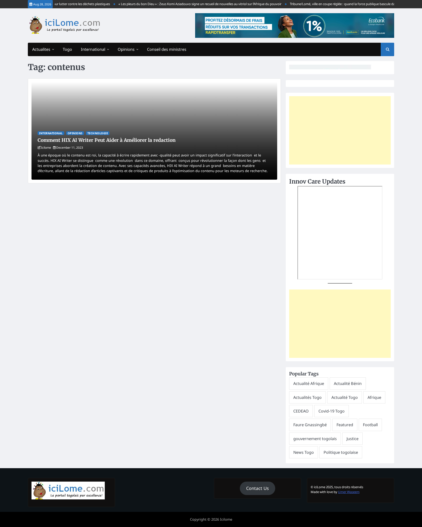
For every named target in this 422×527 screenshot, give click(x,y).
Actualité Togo (344, 397)
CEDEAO (301, 411)
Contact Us (257, 488)
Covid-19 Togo (331, 411)
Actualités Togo (307, 397)
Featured (345, 424)
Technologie (97, 133)
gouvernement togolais (315, 438)
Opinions (126, 49)
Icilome (46, 147)
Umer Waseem (348, 492)
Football (370, 424)
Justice (353, 438)
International (93, 49)
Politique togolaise (341, 452)
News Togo (303, 452)
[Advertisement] (340, 130)
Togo (67, 49)
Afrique (374, 397)
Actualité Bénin (348, 383)
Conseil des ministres (166, 49)
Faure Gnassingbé (310, 424)
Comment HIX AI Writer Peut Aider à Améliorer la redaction (107, 140)
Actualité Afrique (308, 383)
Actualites (41, 49)
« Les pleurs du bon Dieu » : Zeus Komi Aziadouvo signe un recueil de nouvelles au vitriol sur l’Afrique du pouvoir (193, 4)
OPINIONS (75, 133)
